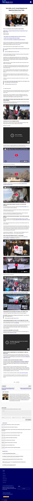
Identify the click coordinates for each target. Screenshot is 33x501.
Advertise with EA (5, 478)
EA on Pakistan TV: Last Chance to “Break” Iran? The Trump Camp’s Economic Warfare (12, 456)
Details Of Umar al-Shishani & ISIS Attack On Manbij (12, 38)
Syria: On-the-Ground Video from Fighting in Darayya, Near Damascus (14, 39)
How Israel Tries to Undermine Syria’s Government (8, 440)
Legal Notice (4, 475)
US (13, 465)
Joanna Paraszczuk (12, 394)
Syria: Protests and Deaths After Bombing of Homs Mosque (9, 437)
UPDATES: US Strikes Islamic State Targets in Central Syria (9, 442)
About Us (4, 471)
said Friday (17, 322)
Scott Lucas (17, 394)
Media (12, 465)
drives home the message (24, 372)
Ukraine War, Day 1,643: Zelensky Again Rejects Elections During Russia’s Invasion (12, 459)
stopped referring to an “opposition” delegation (21, 361)
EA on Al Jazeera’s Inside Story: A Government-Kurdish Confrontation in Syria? (12, 432)
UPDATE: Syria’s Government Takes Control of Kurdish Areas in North (11, 435)
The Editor (4, 473)
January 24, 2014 (16, 51)
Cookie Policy (4, 482)
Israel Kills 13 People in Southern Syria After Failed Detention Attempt (11, 447)
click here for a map (13, 332)
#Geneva (5, 49)
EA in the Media (10, 465)
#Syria (22, 48)
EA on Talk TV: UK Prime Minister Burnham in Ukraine (8, 453)
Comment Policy (5, 480)
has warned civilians (23, 206)
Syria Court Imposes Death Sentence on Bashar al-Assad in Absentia (11, 424)
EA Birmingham (6, 465)
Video (14, 465)
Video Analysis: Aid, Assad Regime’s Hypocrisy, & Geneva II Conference (15, 36)
